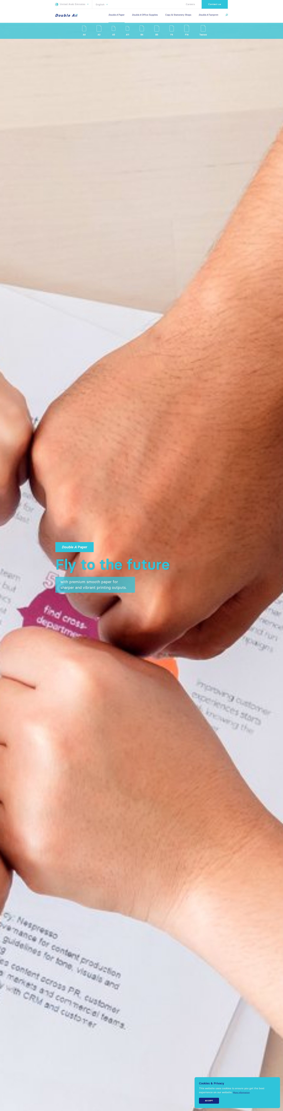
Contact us (214, 4)
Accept (209, 1101)
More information (241, 1092)
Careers (190, 4)
